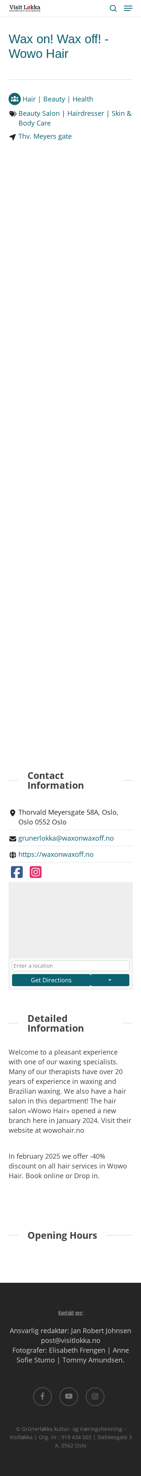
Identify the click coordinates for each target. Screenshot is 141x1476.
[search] (113, 8)
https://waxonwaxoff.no (56, 854)
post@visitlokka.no (70, 1340)
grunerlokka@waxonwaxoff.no (66, 838)
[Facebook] (17, 871)
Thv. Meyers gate (45, 136)
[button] (128, 8)
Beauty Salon (39, 113)
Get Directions (51, 980)
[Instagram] (35, 871)
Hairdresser (85, 113)
